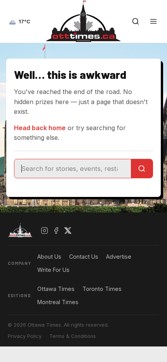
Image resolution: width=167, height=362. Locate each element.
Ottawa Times (56, 288)
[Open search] (135, 21)
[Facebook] (56, 230)
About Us (49, 256)
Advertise (118, 256)
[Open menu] (153, 21)
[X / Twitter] (68, 230)
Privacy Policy (25, 336)
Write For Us (53, 269)
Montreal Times (57, 302)
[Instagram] (44, 230)
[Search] (142, 168)
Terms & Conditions (72, 336)
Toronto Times (102, 288)
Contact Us (83, 256)
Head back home (40, 128)
